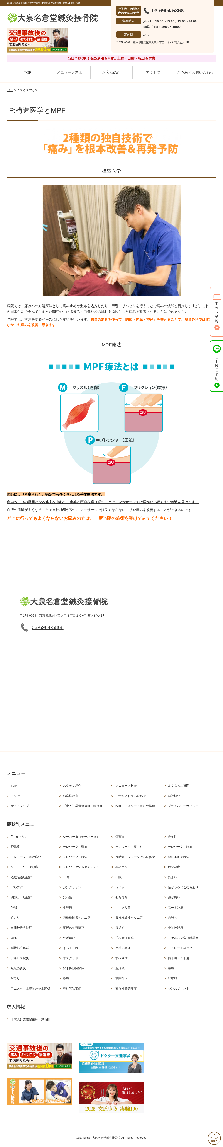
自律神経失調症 (21, 927)
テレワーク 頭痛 (75, 846)
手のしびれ (18, 836)
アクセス (153, 72)
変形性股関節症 (73, 968)
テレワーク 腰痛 (75, 857)
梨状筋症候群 (20, 948)
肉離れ (172, 917)
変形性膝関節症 (126, 988)
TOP (27, 72)
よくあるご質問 (178, 785)
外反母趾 (69, 938)
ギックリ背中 (124, 907)
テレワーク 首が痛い (26, 857)
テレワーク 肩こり (129, 846)
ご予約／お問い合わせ (195, 72)
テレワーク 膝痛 (180, 846)
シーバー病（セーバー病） (81, 836)
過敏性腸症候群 (21, 877)
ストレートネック (180, 948)
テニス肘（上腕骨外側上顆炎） (32, 988)
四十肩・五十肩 (178, 958)
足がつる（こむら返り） (184, 887)
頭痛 (14, 938)
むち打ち (121, 897)
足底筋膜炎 (18, 968)
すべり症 (121, 958)
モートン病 (175, 907)
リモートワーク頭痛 (24, 867)
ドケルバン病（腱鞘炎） (184, 938)
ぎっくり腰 (70, 948)
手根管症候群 (124, 938)
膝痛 (66, 978)
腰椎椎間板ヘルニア (129, 917)
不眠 (118, 877)
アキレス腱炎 (20, 958)
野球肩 (15, 846)
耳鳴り (67, 877)
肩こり (15, 978)
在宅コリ (121, 867)
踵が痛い (174, 897)
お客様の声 (111, 72)
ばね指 (67, 897)
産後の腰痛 (123, 948)
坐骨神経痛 (175, 927)
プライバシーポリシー (183, 806)
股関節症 (174, 867)
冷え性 (172, 836)
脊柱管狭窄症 (72, 988)
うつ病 (120, 887)
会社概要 (174, 796)
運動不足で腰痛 (178, 857)
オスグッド (70, 958)
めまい (172, 877)
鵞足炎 (120, 968)
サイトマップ (20, 806)
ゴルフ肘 (17, 887)
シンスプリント (178, 988)
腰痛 (171, 968)
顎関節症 (121, 978)
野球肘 (172, 978)
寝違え (120, 927)
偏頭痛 (120, 836)
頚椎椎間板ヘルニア (76, 917)
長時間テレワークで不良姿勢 (135, 857)
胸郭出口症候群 (21, 897)
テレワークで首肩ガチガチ (81, 867)
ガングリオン (72, 887)
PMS (14, 907)
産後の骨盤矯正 (73, 927)
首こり (15, 917)
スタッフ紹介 (72, 785)
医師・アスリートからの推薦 (135, 806)
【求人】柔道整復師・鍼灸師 (83, 806)
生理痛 (67, 907)
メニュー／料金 (70, 72)
